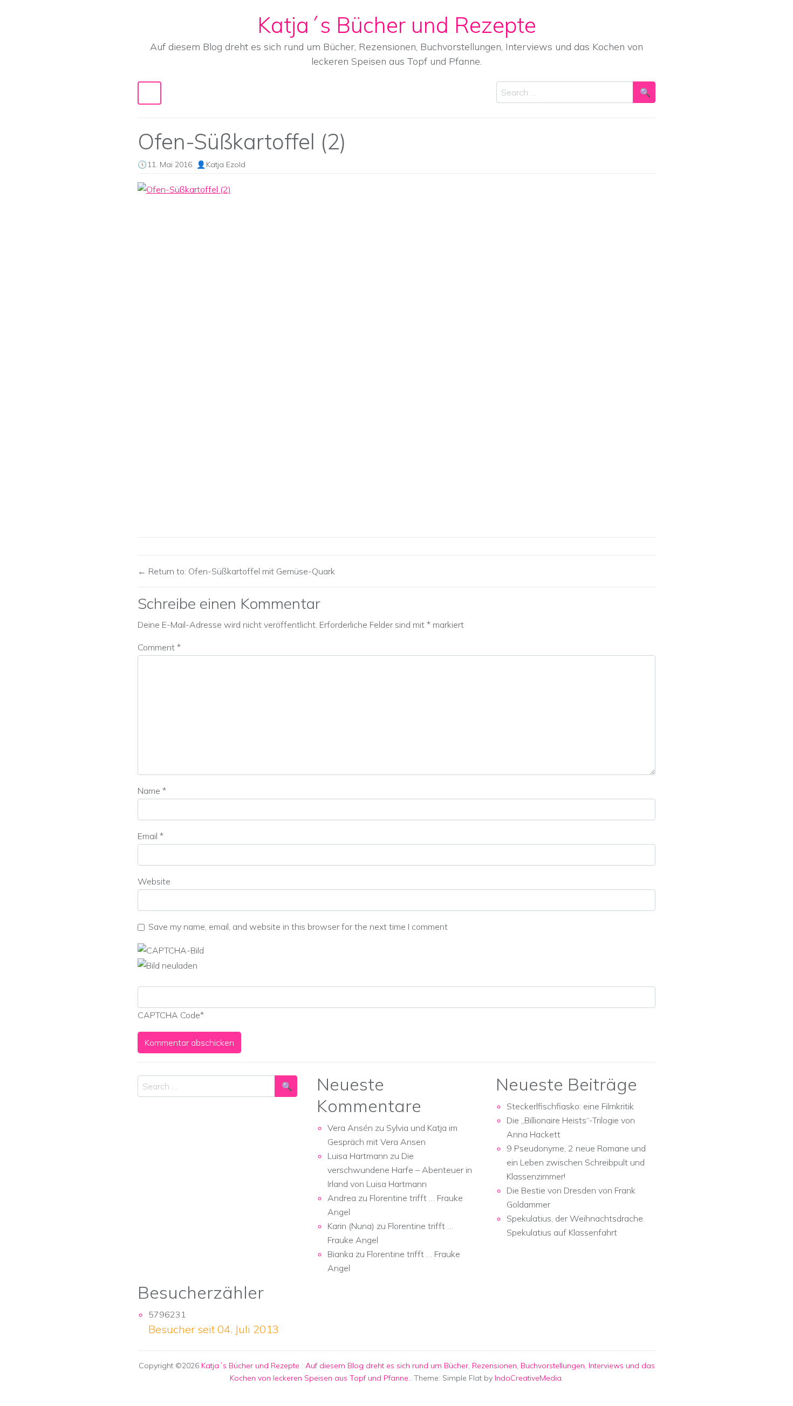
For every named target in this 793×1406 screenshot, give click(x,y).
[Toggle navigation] (149, 93)
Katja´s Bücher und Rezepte (396, 24)
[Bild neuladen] (167, 964)
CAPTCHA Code (169, 1015)
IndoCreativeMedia (528, 1378)
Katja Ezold (225, 164)
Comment (159, 647)
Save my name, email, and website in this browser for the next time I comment (298, 926)
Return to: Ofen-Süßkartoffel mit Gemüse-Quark (240, 571)
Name (152, 790)
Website (154, 881)
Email (150, 836)
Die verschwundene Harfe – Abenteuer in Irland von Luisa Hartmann (399, 1169)
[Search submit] (644, 92)
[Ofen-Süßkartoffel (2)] (396, 355)
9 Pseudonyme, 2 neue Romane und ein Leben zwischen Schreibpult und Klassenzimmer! (576, 1162)
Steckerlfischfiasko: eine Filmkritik (570, 1106)
